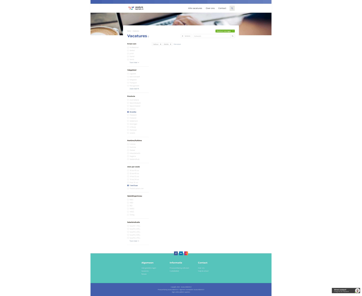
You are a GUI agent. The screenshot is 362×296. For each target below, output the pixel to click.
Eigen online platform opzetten (181, 292)
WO (131, 206)
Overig (132, 215)
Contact (222, 8)
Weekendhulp (134, 159)
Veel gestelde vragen (148, 268)
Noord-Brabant (135, 103)
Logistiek (133, 74)
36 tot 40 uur (134, 170)
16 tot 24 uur (134, 179)
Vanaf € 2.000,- (135, 229)
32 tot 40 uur (134, 173)
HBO (131, 203)
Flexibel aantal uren (137, 188)
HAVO (132, 212)
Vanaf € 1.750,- (135, 226)
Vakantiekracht (135, 153)
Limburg (133, 127)
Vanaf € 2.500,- (135, 235)
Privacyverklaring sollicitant (179, 268)
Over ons (210, 8)
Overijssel (133, 130)
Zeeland (132, 109)
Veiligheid (133, 80)
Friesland (133, 118)
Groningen (133, 124)
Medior (132, 50)
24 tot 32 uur (134, 176)
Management (134, 86)
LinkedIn (181, 253)
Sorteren (187, 36)
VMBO (132, 209)
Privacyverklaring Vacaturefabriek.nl (168, 289)
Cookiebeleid (174, 271)
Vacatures (145, 271)
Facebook (176, 253)
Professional (134, 47)
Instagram (186, 253)
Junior (132, 53)
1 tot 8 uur (134, 185)
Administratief (135, 77)
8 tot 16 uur (134, 182)
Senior (132, 59)
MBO (131, 200)
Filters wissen (177, 44)
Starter (132, 56)
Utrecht (132, 133)
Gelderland (134, 121)
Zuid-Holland (134, 100)
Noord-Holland (135, 106)
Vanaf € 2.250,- (135, 232)
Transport (133, 83)
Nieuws (144, 274)
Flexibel (132, 150)
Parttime (133, 147)
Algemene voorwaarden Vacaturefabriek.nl (192, 289)
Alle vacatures (195, 8)
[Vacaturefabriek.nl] (135, 8)
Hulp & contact (203, 271)
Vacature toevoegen (224, 31)
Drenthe (133, 112)
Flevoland (133, 115)
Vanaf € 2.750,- (135, 238)
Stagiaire (133, 156)
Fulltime (132, 144)
